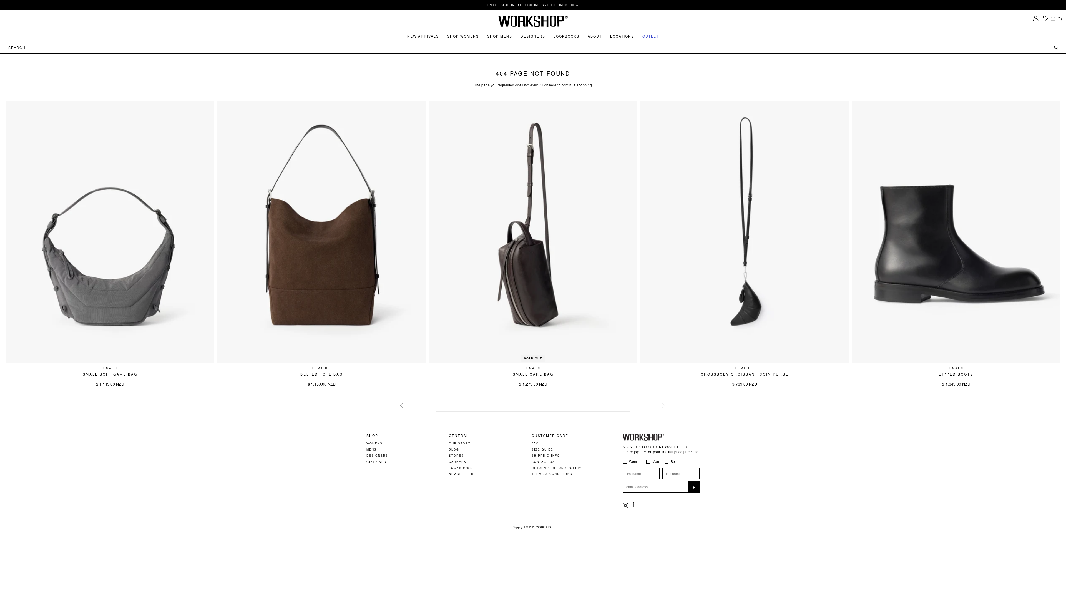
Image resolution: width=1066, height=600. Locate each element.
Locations (622, 36)
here (553, 84)
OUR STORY (460, 443)
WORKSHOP (544, 527)
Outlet (650, 36)
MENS (371, 449)
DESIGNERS (377, 455)
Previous (402, 405)
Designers (533, 36)
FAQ (535, 443)
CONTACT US (543, 461)
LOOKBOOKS (460, 467)
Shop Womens (463, 36)
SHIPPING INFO (546, 455)
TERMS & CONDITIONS (552, 474)
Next (661, 405)
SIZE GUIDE (542, 449)
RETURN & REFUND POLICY (557, 467)
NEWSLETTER (461, 474)
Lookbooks (566, 36)
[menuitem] (423, 36)
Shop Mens (499, 36)
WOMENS (374, 443)
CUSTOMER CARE (550, 436)
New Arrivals (423, 36)
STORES (456, 455)
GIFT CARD (376, 461)
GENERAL (459, 436)
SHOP (372, 436)
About (595, 36)
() (1059, 18)
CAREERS (457, 461)
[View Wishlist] (1046, 18)
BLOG (454, 449)
